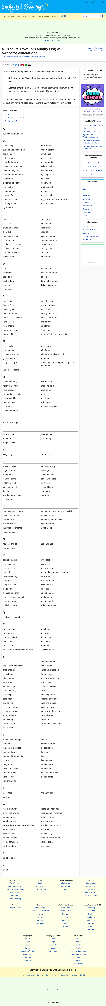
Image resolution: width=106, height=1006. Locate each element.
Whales (66, 926)
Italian (27, 948)
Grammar (17, 56)
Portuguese (27, 954)
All (83, 186)
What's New (21, 16)
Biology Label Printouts (40, 911)
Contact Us (64, 975)
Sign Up (93, 2)
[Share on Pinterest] (22, 65)
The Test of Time (15, 908)
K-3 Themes (40, 886)
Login (86, 2)
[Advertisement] (53, 26)
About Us (74, 975)
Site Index (12, 16)
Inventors (53, 948)
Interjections (87, 212)
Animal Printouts (40, 908)
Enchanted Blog (15, 899)
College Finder (78, 945)
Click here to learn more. (53, 40)
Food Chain (65, 908)
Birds (40, 917)
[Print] (29, 65)
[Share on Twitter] (15, 65)
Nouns (85, 189)
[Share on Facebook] (19, 65)
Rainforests (66, 920)
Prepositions (87, 206)
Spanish (28, 957)
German (28, 945)
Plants (65, 917)
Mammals (65, 914)
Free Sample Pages (35, 16)
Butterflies (40, 920)
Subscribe (54, 16)
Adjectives (86, 199)
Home (4, 16)
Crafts (40, 883)
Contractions (87, 233)
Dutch (27, 938)
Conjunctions (87, 209)
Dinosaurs (40, 923)
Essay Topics (91, 886)
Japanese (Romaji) (28, 951)
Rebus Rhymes (65, 886)
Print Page (101, 2)
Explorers (53, 938)
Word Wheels (78, 964)
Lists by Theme (25, 56)
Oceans (91, 923)
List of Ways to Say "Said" (92, 131)
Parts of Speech (91, 896)
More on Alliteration (95, 48)
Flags (53, 942)
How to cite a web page (27, 975)
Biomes (40, 914)
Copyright (34, 970)
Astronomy (91, 908)
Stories (65, 889)
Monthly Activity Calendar (14, 889)
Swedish (27, 960)
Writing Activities (91, 892)
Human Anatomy (66, 911)
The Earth (91, 911)
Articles (85, 216)
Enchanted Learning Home (15, 886)
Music (78, 960)
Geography (53, 945)
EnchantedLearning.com (64, 970)
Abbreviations (88, 226)
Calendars (78, 942)
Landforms (91, 920)
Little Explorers (40, 889)
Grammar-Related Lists (38, 56)
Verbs (85, 192)
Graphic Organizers (78, 951)
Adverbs (86, 202)
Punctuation (87, 240)
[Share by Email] (26, 65)
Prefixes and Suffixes (90, 236)
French (27, 942)
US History (53, 951)
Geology (91, 914)
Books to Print (15, 892)
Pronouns (86, 196)
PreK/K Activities (66, 883)
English (11, 56)
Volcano (91, 930)
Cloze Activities (91, 883)
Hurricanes (91, 917)
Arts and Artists (78, 938)
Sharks (65, 923)
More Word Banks (96, 50)
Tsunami (91, 926)
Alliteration (5, 56)
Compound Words (89, 230)
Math (78, 957)
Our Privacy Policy (42, 975)
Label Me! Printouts (78, 954)
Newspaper (91, 889)
